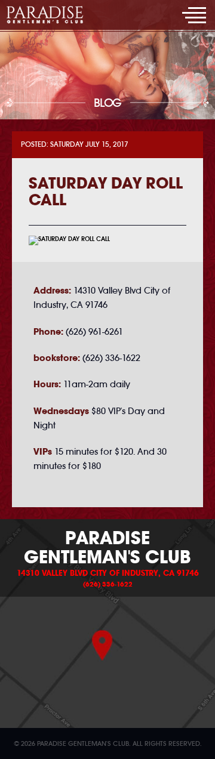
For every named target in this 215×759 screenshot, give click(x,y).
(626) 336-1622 (108, 584)
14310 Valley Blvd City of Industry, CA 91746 (108, 573)
